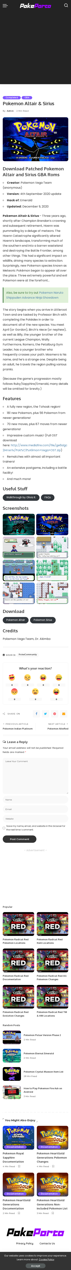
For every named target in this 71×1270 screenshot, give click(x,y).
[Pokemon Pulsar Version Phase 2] (12, 1037)
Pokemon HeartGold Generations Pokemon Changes (52, 1157)
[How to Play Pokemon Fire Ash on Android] (12, 1092)
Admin (10, 111)
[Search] (66, 5)
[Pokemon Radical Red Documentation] (18, 960)
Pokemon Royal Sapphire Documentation (13, 1157)
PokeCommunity (28, 654)
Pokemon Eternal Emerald (39, 1053)
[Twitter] (45, 713)
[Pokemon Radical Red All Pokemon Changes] (52, 960)
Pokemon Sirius (43, 620)
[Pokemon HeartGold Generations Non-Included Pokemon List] (52, 1184)
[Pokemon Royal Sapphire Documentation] (18, 1138)
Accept (35, 1265)
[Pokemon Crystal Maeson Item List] (12, 1074)
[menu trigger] (6, 5)
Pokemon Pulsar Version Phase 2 (42, 1035)
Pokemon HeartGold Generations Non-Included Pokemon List (52, 1204)
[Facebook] (36, 713)
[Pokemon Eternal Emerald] (12, 1056)
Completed (12, 97)
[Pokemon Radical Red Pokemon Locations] (18, 924)
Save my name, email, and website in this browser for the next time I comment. (35, 827)
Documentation (15, 1147)
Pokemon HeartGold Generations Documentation (16, 1204)
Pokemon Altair (15, 620)
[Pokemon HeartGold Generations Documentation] (18, 1184)
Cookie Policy (46, 1259)
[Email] (63, 713)
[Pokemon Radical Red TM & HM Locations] (52, 997)
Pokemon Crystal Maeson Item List (43, 1071)
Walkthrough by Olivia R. (21, 497)
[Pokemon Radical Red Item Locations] (52, 924)
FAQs (48, 497)
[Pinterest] (54, 713)
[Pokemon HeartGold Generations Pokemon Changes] (52, 1138)
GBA (27, 97)
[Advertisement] (35, 48)
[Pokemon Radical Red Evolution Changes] (18, 997)
